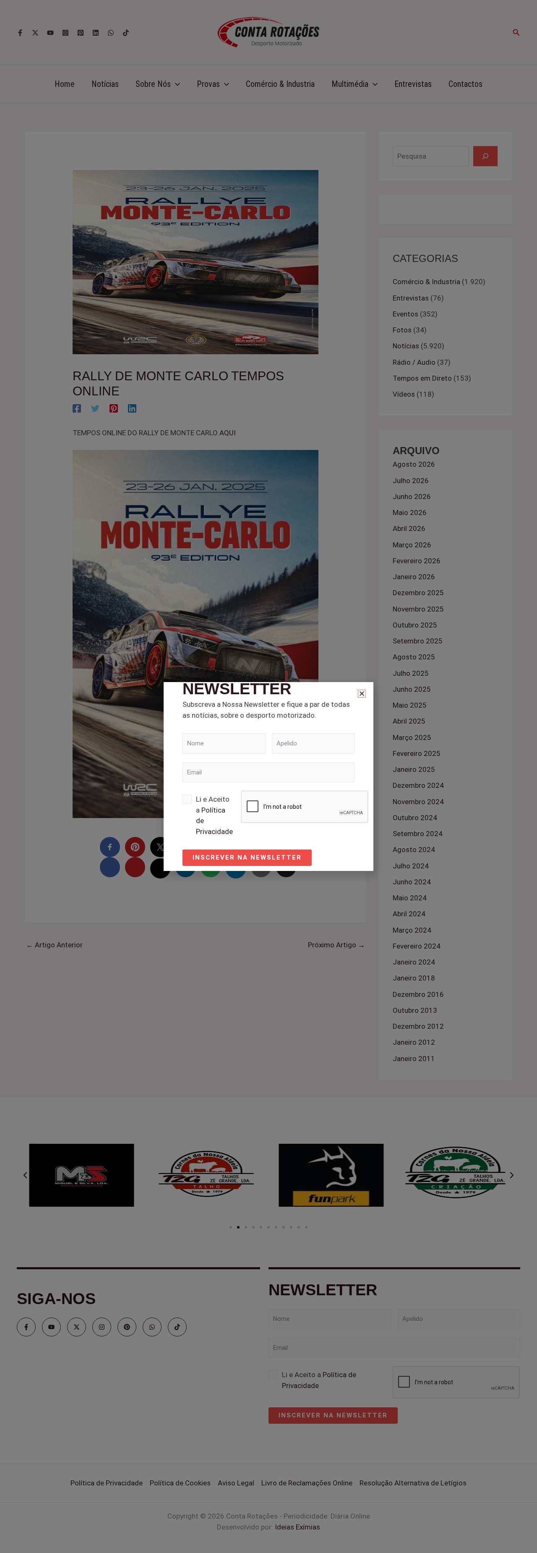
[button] (362, 693)
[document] (268, 776)
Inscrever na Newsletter (247, 857)
